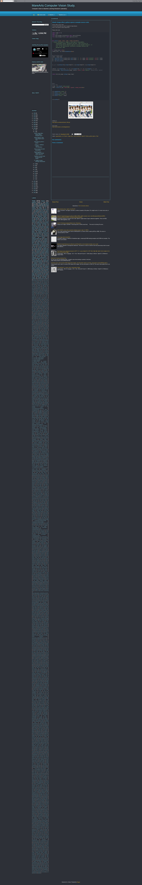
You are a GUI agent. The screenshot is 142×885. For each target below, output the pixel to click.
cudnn (42, 246)
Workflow (45, 462)
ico (40, 621)
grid (46, 309)
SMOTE (46, 440)
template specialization (38, 817)
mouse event (46, 249)
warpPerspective (35, 862)
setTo (33, 789)
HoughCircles (41, 396)
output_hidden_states (35, 715)
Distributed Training (41, 216)
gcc (36, 596)
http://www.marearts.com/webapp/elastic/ (61, 126)
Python (87, 136)
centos (46, 300)
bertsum (38, 482)
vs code (38, 255)
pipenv (33, 730)
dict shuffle (41, 306)
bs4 (32, 487)
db (32, 236)
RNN (43, 434)
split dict (39, 798)
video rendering (41, 856)
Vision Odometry (46, 458)
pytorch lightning (45, 251)
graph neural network (35, 611)
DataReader (45, 372)
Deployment (34, 376)
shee (33, 790)
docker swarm (35, 307)
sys (32, 813)
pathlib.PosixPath (35, 723)
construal (34, 512)
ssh (40, 326)
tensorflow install (44, 820)
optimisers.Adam (41, 708)
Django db (47, 283)
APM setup (38, 338)
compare (39, 301)
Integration (34, 402)
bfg (42, 482)
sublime (33, 807)
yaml (43, 255)
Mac (37, 241)
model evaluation (39, 317)
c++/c (42, 489)
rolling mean (39, 767)
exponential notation (41, 572)
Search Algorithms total (40, 441)
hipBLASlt (39, 310)
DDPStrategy (34, 370)
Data (33, 216)
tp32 (38, 838)
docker (47, 204)
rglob (38, 766)
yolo (43, 331)
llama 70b (33, 661)
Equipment (34, 217)
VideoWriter (38, 293)
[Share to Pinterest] (80, 134)
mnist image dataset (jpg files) (63, 237)
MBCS (41, 411)
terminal (41, 254)
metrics (40, 249)
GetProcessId (34, 392)
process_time (34, 737)
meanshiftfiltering (44, 672)
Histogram (34, 208)
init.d (43, 630)
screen (38, 325)
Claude (33, 364)
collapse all (44, 505)
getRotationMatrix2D (35, 602)
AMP (33, 338)
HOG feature (41, 217)
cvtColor (47, 246)
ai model (45, 294)
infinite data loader (38, 630)
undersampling (37, 846)
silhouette (43, 791)
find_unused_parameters (43, 581)
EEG (40, 379)
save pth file (38, 776)
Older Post (106, 202)
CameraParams (34, 362)
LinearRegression (35, 410)
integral (47, 311)
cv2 (63, 136)
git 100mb (33, 604)
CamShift (44, 361)
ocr (44, 318)
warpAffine (45, 861)
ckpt (48, 501)
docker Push (43, 555)
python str (43, 747)
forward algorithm (43, 588)
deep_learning (44, 544)
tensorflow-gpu (34, 821)
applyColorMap (34, 473)
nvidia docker (45, 696)
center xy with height (39, 494)
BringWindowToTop (39, 348)
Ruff (40, 292)
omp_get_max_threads (42, 699)
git (37, 215)
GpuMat (39, 285)
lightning (40, 314)
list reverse (39, 658)
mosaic (44, 317)
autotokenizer (44, 245)
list (40, 215)
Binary (38, 256)
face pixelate (35, 575)
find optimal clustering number (40, 580)
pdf (43, 250)
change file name (36, 495)
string (47, 212)
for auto (40, 587)
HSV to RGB (41, 394)
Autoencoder (36, 345)
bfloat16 (46, 482)
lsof (43, 315)
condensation (35, 302)
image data (41, 236)
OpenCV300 (46, 260)
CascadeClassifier (43, 362)
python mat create (35, 744)
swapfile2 (41, 809)
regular (40, 324)
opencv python (35, 272)
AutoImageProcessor (45, 342)
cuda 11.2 (45, 524)
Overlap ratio (34, 291)
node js (45, 690)
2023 (35, 118)
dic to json (42, 548)
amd (46, 220)
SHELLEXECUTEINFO (36, 440)
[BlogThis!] (76, 134)
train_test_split (34, 839)
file (38, 308)
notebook (40, 229)
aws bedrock (38, 477)
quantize (37, 751)
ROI (47, 291)
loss (41, 270)
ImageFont (40, 400)
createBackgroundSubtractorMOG (38, 521)
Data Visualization (38, 372)
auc (38, 245)
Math (42, 204)
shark (46, 789)
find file (47, 579)
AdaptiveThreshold (42, 339)
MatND (37, 416)
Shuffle (35, 233)
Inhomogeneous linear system (41, 401)
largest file (45, 651)
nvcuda (39, 696)
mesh (37, 676)
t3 (36, 815)
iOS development (36, 311)
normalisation (34, 691)
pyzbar (34, 750)
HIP (35, 223)
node (40, 690)
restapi (39, 765)
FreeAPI (47, 387)
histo (46, 613)
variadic (46, 851)
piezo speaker (46, 727)
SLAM (42, 440)
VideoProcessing (38, 458)
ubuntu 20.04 (41, 844)
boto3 (37, 299)
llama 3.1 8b (36, 315)
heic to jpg (45, 612)
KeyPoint (40, 403)
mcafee (33, 672)
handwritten (34, 310)
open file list (34, 704)
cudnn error (42, 529)
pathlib (36, 322)
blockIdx (33, 299)
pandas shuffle (44, 719)
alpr (38, 226)
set (41, 325)
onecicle (47, 700)
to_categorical (37, 828)
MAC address (35, 411)
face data (45, 307)
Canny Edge (44, 230)
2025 (35, 115)
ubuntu (45, 206)
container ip (39, 512)
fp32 (33, 309)
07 (35, 169)
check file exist (40, 497)
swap (37, 809)
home (42, 614)
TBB (37, 218)
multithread (37, 684)
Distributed (45, 376)
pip (45, 728)
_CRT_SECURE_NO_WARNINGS (37, 466)
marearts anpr (46, 669)
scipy (33, 778)
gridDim (47, 269)
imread (38, 628)
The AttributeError (36, 450)
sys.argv (36, 813)
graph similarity (43, 611)
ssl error (40, 801)
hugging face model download (42, 619)
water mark (45, 862)
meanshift (39, 316)
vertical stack (39, 854)
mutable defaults (44, 684)
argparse (34, 221)
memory (33, 675)
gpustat (34, 610)
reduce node (45, 754)
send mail (47, 782)
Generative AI (44, 389)
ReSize (36, 292)
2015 (35, 185)
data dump (44, 540)
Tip (45, 208)
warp (36, 331)
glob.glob (41, 606)
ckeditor (44, 501)
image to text (34, 627)
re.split (47, 752)
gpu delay (47, 607)
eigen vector (43, 565)
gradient (38, 610)
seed (36, 781)
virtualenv (34, 278)
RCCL (44, 433)
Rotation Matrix (43, 439)
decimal (42, 543)
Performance (43, 291)
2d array (41, 333)
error (43, 267)
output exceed (44, 714)
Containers (42, 368)
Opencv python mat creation (42, 426)
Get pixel (33, 285)
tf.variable (33, 824)
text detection (46, 822)
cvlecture (35, 266)
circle (33, 301)
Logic (37, 219)
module (43, 680)
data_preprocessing (42, 541)
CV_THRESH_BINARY (36, 361)
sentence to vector (39, 784)
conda (48, 301)
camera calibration (36, 300)
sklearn (45, 229)
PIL (48, 211)
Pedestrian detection (36, 225)
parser (35, 722)
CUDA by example (41, 355)
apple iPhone (44, 472)
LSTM (44, 286)
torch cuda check (42, 831)
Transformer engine (37, 454)
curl (48, 265)
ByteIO (33, 349)
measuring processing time (37, 673)
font (46, 308)
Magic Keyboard (39, 415)
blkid (44, 485)
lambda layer (42, 650)
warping (40, 862)
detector (38, 548)
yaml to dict (43, 278)
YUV (36, 294)
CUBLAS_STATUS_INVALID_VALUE (38, 354)
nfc (44, 688)
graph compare (44, 610)
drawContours (35, 248)
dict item (47, 548)
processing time (40, 274)
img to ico (47, 627)
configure (33, 511)
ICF (46, 396)
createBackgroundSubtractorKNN (40, 520)
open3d (38, 704)
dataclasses (34, 542)
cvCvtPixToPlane (44, 536)
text (41, 822)
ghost (46, 603)
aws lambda (43, 478)
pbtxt (40, 723)
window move (42, 867)
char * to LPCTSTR (44, 495)
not (38, 318)
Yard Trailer (45, 463)
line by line (35, 657)
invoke (46, 637)
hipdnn (43, 613)
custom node (37, 303)
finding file (34, 582)
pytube (38, 275)
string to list (45, 805)
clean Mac (43, 502)
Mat (46, 217)
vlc (42, 330)
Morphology (39, 288)
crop (32, 303)
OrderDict (33, 427)
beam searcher (40, 481)
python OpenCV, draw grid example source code (39, 138)
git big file (38, 604)
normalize (34, 318)
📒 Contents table (41, 14)
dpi (43, 559)
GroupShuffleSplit (38, 393)
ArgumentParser (41, 279)
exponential (34, 572)
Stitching (33, 220)
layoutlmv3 (35, 653)
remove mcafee (41, 761)
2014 (35, 186)
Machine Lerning (42, 231)
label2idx (34, 649)
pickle (44, 272)
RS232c (47, 434)
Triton (37, 455)
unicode (47, 846)
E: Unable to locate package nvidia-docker (39, 161)
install (46, 630)
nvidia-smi (33, 697)
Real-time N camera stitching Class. (59, 258)
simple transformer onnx (43, 792)
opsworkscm (35, 708)
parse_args (47, 721)
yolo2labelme (34, 871)
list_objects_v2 (44, 660)
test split (38, 822)
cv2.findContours (44, 533)
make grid (39, 667)
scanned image (38, 777)
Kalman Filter (35, 403)
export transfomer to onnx (40, 573)
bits (36, 485)
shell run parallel (44, 790)
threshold (38, 230)
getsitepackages (41, 603)
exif (40, 571)
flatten (42, 582)
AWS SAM (45, 338)
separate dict (34, 785)
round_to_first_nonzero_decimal (40, 768)
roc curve (33, 325)
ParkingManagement (35, 431)
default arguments (35, 306)
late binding (42, 652)
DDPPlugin (45, 369)
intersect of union (35, 635)
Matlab (40, 208)
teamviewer (47, 816)
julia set (46, 642)
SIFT (33, 242)
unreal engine (42, 847)
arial (43, 474)
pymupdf (33, 237)
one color (42, 700)
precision (41, 735)
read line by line (36, 753)
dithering (44, 551)
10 (35, 163)
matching (34, 229)
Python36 (45, 432)
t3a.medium (40, 815)
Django (39, 240)
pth (42, 737)
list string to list (44, 658)
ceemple (45, 493)
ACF (48, 334)
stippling (37, 804)
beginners (33, 482)
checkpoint (34, 501)
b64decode (34, 480)
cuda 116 (33, 525)
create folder (45, 302)
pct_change (45, 723)
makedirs (47, 315)
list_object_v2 (38, 660)
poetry (43, 731)
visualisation (34, 859)
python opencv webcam (40, 746)
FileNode (47, 385)
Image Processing (43, 223)
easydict (44, 563)
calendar (39, 490)
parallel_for (34, 720)
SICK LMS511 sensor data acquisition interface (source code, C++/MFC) (72, 230)
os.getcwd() (45, 712)
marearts (40, 669)
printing (45, 736)
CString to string (44, 353)
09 (35, 165)
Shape (42, 443)
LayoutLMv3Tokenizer (35, 409)
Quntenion (38, 433)
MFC (40, 206)
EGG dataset (34, 380)
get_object (44, 602)
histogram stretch (46, 310)
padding (40, 716)
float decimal (46, 582)
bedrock (46, 481)
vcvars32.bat (38, 853)
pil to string (35, 728)
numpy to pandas (43, 695)
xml (38, 278)
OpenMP (33, 426)
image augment (46, 622)
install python (40, 633)
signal (39, 791)
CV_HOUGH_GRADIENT (36, 360)
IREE (39, 259)
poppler (33, 735)
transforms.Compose (35, 840)
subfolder (45, 806)
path (41, 272)
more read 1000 (39, 681)
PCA (38, 291)
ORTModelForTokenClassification (37, 424)
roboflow (47, 766)
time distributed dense (39, 825)
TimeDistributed (44, 451)
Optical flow (41, 219)
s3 (45, 207)
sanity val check (41, 774)
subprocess (39, 807)
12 (35, 129)
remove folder (42, 760)
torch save (43, 832)
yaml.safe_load (38, 870)
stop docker (42, 804)
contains (33, 513)
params (42, 721)
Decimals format (42, 373)
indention (41, 629)
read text (45, 753)
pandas (33, 209)
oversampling (34, 716)
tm (32, 828)
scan (33, 777)
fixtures (38, 582)
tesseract (33, 822)
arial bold (47, 474)
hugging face (46, 248)
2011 (35, 192)
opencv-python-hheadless (40, 707)
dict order (45, 549)
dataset (40, 266)
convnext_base (44, 513)
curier (46, 529)
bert (40, 264)
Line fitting (44, 409)
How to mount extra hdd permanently (39, 149)
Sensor (35, 212)
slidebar (37, 796)
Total (97, 136)
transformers (34, 239)
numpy (40, 207)
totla (34, 838)
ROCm (45, 241)
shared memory (41, 789)
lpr (46, 228)
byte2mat (38, 489)
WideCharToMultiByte (35, 462)
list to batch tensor (35, 659)
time (46, 254)
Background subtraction (42, 209)
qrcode (33, 751)
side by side (34, 791)
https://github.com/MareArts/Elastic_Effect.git (61, 122)
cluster (47, 503)
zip (48, 278)
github (36, 269)
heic (41, 612)
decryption (38, 544)
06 (35, 171)
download (42, 558)
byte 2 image (34, 488)
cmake (34, 504)
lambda (37, 210)
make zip (45, 667)
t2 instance (41, 814)
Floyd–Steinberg (38, 387)
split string (33, 799)
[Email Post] (72, 134)
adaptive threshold (38, 262)
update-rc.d (44, 848)
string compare (44, 326)
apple (37, 472)
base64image (34, 264)
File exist (45, 258)
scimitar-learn (45, 777)
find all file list (42, 579)
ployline (33, 731)
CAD (46, 349)
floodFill (39, 583)
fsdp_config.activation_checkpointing (42, 590)
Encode (38, 284)
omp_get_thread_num (36, 700)
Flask (33, 387)
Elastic (65, 136)
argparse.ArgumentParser (36, 474)
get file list (36, 599)
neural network (40, 688)
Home (81, 202)
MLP (33, 412)
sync (39, 812)
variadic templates (35, 852)
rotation (44, 767)
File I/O (45, 384)
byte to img (40, 488)
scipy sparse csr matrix (42, 778)
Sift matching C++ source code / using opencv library (68, 267)
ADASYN (45, 337)
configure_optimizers (40, 511)
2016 (35, 183)
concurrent (45, 510)
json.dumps (41, 642)
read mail (41, 753)
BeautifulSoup (44, 346)
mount (34, 682)
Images (33, 401)
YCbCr (40, 463)
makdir (38, 665)
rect (32, 276)
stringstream (41, 806)
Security (47, 441)
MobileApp (34, 417)
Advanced (38, 340)
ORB (45, 423)
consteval (34, 246)
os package (39, 712)
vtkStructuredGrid (46, 860)
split (42, 238)
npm (46, 692)
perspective (34, 323)
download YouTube (42, 247)
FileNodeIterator (36, 386)
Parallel (34, 261)
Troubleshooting (42, 455)
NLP (33, 218)
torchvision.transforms (38, 837)
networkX (34, 688)
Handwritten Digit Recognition (39, 395)
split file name (44, 798)
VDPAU (46, 456)
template (43, 252)
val (33, 851)
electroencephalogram (36, 566)
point (46, 731)
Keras (33, 241)
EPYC (39, 380)
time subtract (46, 825)
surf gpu (33, 809)
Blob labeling (40, 347)
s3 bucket (47, 221)
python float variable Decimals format (42, 742)
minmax (47, 316)
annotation (44, 471)
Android (38, 341)
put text (46, 737)
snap (41, 796)
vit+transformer (42, 859)
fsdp (36, 236)
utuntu (39, 330)
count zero (43, 518)
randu (35, 752)
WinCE (42, 462)
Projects (41, 241)
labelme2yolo (40, 649)
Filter (46, 386)
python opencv (92, 136)
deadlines (37, 543)
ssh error (37, 800)
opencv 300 (39, 705)
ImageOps (45, 400)
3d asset (45, 333)
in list (46, 628)
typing (36, 844)
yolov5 (39, 871)
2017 (35, 181)
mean (38, 672)
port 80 (37, 735)
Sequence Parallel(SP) (38, 442)
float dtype (35, 583)
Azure (46, 279)
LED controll (39, 286)
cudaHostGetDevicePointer (36, 528)
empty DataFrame (44, 567)
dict (34, 247)
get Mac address (43, 597)
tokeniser (45, 829)
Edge (43, 380)
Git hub (46, 392)
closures (37, 503)
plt (36, 731)
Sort (48, 261)
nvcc (48, 270)
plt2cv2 (39, 731)
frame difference (36, 589)
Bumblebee (46, 348)
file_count (47, 578)
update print (34, 330)
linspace (47, 657)
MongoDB (33, 288)
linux (42, 210)
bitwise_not (45, 264)
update (33, 848)
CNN (33, 353)
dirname (46, 550)
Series (46, 442)
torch (33, 219)
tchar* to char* (40, 816)
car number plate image (37, 493)
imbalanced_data (41, 627)
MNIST (36, 412)
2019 (35, 126)
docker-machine (44, 557)
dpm (46, 559)
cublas (41, 524)
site (46, 793)
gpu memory (41, 269)
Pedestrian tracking (45, 232)
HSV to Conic (45, 393)
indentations (37, 629)
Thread (33, 293)
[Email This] (75, 134)
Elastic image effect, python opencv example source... (38, 134)
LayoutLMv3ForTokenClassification (38, 408)
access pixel (34, 469)
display (40, 551)
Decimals (33, 373)
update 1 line (38, 848)
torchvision (35, 836)
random (43, 237)
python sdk (38, 747)
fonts (38, 586)
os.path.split (45, 713)
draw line (41, 307)
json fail (38, 641)
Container (37, 368)
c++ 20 (40, 235)
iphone (44, 638)
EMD (34, 284)
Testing (41, 449)
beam (46, 480)
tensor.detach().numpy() (36, 820)
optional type (34, 711)
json (43, 228)
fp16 (48, 588)
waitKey (35, 861)
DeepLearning (34, 283)
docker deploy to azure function (41, 556)
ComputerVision (45, 222)
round (48, 767)
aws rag (36, 479)
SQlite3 (33, 441)
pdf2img (40, 322)
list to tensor (42, 659)
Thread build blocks (44, 450)
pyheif (38, 738)
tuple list (34, 843)
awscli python (45, 479)
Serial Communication (42, 242)
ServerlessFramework (35, 443)
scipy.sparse (44, 276)
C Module (40, 280)
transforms (44, 839)
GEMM (33, 259)
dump (43, 560)
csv (38, 246)
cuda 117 (38, 525)
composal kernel (39, 509)
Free (43, 387)
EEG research (44, 379)
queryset (41, 751)
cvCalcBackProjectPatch (36, 535)
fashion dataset (46, 575)
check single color (46, 498)
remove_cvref (38, 762)
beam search (34, 481)
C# (42, 349)
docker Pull (37, 555)
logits (33, 664)
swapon (46, 809)
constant (47, 511)
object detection (37, 271)
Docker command (35, 377)
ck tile (40, 501)
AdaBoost (38, 222)
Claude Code (39, 364)
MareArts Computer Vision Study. (53, 5)
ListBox (40, 410)
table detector (34, 816)
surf (34, 222)
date (46, 542)
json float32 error (44, 641)
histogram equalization (36, 614)
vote (46, 859)
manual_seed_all (43, 668)
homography (35, 270)
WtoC (33, 463)
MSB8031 (40, 412)
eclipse (38, 564)
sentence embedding (37, 783)
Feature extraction (35, 384)
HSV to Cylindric (34, 394)
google (46, 606)
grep (43, 309)
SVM (45, 225)
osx (36, 714)
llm (36, 249)
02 (35, 177)
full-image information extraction (41, 594)
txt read (44, 843)
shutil (33, 326)
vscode (46, 330)
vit (37, 859)
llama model (39, 661)
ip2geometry (34, 638)
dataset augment (41, 542)
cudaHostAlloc (44, 527)
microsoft (45, 676)
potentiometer (39, 323)
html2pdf (33, 618)
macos (34, 665)
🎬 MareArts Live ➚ (62, 14)
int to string (43, 311)
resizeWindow (34, 765)
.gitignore (40, 332)
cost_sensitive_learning (36, 518)
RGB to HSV (39, 434)
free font (41, 589)
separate (45, 784)
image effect (70, 136)
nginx (48, 688)
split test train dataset (40, 799)
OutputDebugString (42, 427)
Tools (40, 233)
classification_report (36, 502)
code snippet (38, 505)
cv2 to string (37, 533)
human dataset (42, 620)
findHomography (35, 581)
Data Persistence (38, 371)
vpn (32, 860)
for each (44, 587)
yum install (43, 871)
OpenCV (83, 136)
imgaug (34, 628)
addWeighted (44, 469)
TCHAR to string (35, 447)
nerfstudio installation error (44, 687)
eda (41, 564)
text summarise (40, 823)
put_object (34, 738)
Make (44, 415)
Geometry (45, 213)
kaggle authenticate (45, 644)
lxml (40, 664)
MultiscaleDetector (42, 419)
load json (44, 661)
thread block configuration (41, 824)
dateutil (33, 543)
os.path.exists (39, 713)
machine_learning (46, 664)
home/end (47, 614)
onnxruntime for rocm (40, 703)
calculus (34, 490)
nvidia (41, 318)
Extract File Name (41, 381)
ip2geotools (40, 638)
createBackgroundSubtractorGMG (43, 519)
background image (40, 480)
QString (33, 433)
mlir (44, 270)
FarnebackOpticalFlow (36, 258)
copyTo (40, 302)
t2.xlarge (33, 815)
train (46, 838)
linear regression (41, 657)
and (38, 295)
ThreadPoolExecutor (35, 451)
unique (34, 847)
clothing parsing (42, 503)
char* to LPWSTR (35, 496)
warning (39, 861)
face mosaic (47, 574)
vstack (33, 331)
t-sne (37, 814)
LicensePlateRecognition (37, 260)
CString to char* (37, 353)
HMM (43, 285)
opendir (47, 707)
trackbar (39, 277)
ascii (46, 295)
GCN (34, 388)
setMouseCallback (35, 238)
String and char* (45, 292)
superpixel (39, 808)
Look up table (46, 410)
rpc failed (47, 769)
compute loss (38, 510)
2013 (35, 188)
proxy (39, 737)
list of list (34, 658)
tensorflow (45, 215)
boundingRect (42, 299)
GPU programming (44, 284)
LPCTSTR (45, 403)
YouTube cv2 (34, 464)
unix (37, 847)
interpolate (45, 634)
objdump (38, 697)
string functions (36, 252)
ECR (36, 379)
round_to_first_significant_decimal (38, 769)
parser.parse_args (43, 722)
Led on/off (34, 287)
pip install (40, 729)
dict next (41, 549)
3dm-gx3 (34, 279)
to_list (43, 828)
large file (38, 651)
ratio (38, 752)
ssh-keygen (43, 800)
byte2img (33, 489)
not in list (39, 691)
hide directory (34, 613)
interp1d (40, 634)
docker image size (35, 557)
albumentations (42, 470)
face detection (34, 308)
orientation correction (42, 711)
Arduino (33, 207)
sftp (36, 789)
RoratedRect (34, 439)
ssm (43, 801)
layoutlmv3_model (41, 653)
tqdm (42, 838)
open (46, 703)
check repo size (38, 498)
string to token (34, 806)
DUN (39, 370)
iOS (34, 249)
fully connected (34, 595)
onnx (46, 236)
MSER (39, 287)
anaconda (33, 295)
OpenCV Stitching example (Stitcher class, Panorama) (69, 223)
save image (39, 775)
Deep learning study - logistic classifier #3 (66, 209)
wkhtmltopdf (45, 869)
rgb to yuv (33, 766)
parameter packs (40, 720)
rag (45, 751)
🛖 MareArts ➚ (51, 14)
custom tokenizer (42, 532)
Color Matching (42, 365)
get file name (42, 599)
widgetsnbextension (35, 867)
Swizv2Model (40, 446)
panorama (38, 250)
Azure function (44, 345)
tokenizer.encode (35, 830)
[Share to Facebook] (79, 134)
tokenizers (41, 830)
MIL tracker (45, 411)
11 (35, 131)
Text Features (46, 449)
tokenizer (34, 255)
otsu (40, 714)
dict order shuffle (35, 550)
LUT (46, 286)
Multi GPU (43, 418)
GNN (37, 388)
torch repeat (37, 832)
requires (43, 324)
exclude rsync (34, 571)
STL (46, 219)
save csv (33, 775)
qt (42, 275)
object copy (43, 697)
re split (44, 752)
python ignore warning (37, 743)
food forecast (43, 586)
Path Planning (44, 431)
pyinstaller (42, 738)
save (46, 774)
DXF (46, 370)
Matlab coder (44, 287)
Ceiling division (44, 363)
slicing (34, 796)
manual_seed (34, 668)
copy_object (34, 517)
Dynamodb (45, 240)
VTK (35, 245)
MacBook (33, 415)
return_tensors (44, 765)
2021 (35, 122)
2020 (35, 124)
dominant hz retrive (35, 558)
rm (40, 766)
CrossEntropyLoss (43, 257)
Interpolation (46, 402)
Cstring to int (38, 369)
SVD (44, 261)
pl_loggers (45, 730)
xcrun (33, 870)
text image (35, 823)
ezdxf (40, 574)
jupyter (41, 218)
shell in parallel (37, 790)
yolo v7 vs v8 (44, 870)
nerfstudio (36, 687)
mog (35, 681)
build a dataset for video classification (41, 487)
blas (40, 485)
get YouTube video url (42, 598)
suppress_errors (44, 808)
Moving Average (44, 288)
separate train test (43, 785)
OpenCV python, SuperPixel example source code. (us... (39, 153)
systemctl (40, 813)
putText (47, 323)
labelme (36, 314)
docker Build (35, 552)
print (44, 323)
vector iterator (44, 853)
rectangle (38, 276)
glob (40, 248)
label (33, 314)
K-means (45, 259)
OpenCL (45, 425)
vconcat (33, 853)
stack (46, 801)
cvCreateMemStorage (35, 536)
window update (44, 868)
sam (48, 773)
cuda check (34, 526)
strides (40, 805)
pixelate (37, 730)
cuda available (44, 525)
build (38, 221)
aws (35, 203)
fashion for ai (44, 268)
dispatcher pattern (35, 551)
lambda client (46, 649)
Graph (33, 393)
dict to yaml (41, 550)
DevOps (39, 376)
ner (32, 687)
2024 (35, 116)
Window (43, 293)
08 (35, 167)
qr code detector (44, 750)
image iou (38, 626)
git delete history (46, 605)
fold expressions (44, 583)
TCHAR (46, 446)
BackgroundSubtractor (36, 346)
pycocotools (35, 324)
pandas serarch (38, 719)
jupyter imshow (42, 643)
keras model (42, 645)
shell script (45, 325)
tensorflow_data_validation (42, 821)
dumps (46, 560)
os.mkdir (33, 713)
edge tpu (45, 564)
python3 (38, 251)
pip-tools (45, 729)
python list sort (44, 743)
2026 (35, 113)
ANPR (36, 211)
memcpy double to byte (42, 674)
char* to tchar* (42, 496)
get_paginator (34, 603)
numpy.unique (34, 696)
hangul (37, 612)
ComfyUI (45, 239)
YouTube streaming (43, 465)
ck (37, 501)
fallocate (40, 575)
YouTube (34, 226)
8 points (39, 334)
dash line (39, 540)
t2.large (46, 814)
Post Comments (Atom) (84, 205)
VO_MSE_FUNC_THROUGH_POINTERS (39, 457)
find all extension (36, 579)
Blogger (78, 882)
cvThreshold (34, 540)
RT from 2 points (42, 435)
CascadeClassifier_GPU (36, 363)
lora (35, 664)
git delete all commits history (37, 605)
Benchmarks (34, 347)
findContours (41, 227)
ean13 (40, 563)
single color (42, 793)
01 (35, 178)
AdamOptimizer (34, 339)
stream (36, 805)
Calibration (34, 257)
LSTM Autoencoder (35, 404)
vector (40, 239)
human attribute (35, 620)
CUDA (39, 203)
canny (42, 300)
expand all (45, 571)
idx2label (44, 621)
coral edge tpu (44, 517)
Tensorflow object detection (42, 448)
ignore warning (39, 622)
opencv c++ (45, 705)
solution (33, 277)
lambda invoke (35, 650)
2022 (35, 120)
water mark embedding (36, 863)
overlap (45, 715)
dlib (48, 551)
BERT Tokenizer (34, 280)
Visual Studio (41, 212)
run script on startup (40, 770)
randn (46, 275)
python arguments (44, 739)
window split (38, 868)
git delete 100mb (44, 604)
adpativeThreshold (35, 470)
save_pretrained (44, 776)
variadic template (44, 852)
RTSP (33, 292)
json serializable (34, 642)
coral (39, 517)
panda (33, 719)
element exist (44, 566)
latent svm (47, 652)
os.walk (33, 714)
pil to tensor (41, 728)
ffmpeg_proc (35, 578)
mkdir (34, 317)
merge (43, 316)
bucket (47, 299)
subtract (45, 807)
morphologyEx (46, 681)
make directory (42, 665)
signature (36, 326)
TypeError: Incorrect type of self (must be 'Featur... (39, 157)
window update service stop (37, 869)
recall (40, 754)
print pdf (39, 736)
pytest (38, 739)
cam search (45, 490)
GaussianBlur (36, 389)
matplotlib (34, 316)
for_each (36, 588)
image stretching (44, 626)
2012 (35, 190)
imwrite (42, 628)
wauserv (43, 863)
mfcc (41, 676)
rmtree (43, 766)
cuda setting (43, 526)
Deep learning (46, 203)
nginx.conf (35, 689)
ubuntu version (37, 845)
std (33, 804)
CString (44, 256)
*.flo (37, 332)
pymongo (47, 738)
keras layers (35, 645)
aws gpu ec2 (44, 477)
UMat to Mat (35, 456)
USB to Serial (41, 456)
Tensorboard (34, 448)
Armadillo (43, 341)
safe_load (44, 773)
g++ (39, 309)
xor (38, 331)
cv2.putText (34, 534)
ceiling (33, 494)
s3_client (39, 773)
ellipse (33, 567)
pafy (46, 716)
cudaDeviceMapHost (35, 527)
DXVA (33, 371)
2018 (35, 128)
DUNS (43, 370)
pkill (41, 730)
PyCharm (40, 261)
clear (36, 301)
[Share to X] (78, 134)
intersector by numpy (43, 635)
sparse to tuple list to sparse (37, 797)
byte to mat (45, 488)
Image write (34, 400)
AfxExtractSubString (45, 340)
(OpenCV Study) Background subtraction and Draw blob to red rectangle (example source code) (77, 244)
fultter (40, 595)
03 (35, 175)
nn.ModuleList (40, 689)
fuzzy (44, 595)
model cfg (39, 680)
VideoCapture (35, 235)
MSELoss (45, 412)
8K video (44, 334)
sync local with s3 (44, 812)
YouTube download (43, 464)
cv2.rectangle (43, 534)
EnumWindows (34, 381)
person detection (39, 727)
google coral (41, 607)
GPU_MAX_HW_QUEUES (44, 388)
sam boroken (35, 774)
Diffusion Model (41, 283)
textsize (46, 823)
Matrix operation (44, 416)
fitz (32, 269)
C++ (42, 202)
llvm (40, 315)
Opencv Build (42, 211)
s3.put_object (34, 773)
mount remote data (40, 682)
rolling (34, 767)
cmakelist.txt (39, 504)
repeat (43, 762)
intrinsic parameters (37, 636)
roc (46, 324)
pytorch (35, 206)
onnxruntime (44, 271)
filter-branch (43, 308)
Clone (46, 364)
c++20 (45, 489)
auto (34, 477)
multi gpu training (39, 683)
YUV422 (40, 294)
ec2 (42, 221)
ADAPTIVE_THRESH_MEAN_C (37, 337)
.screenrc (45, 332)
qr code (38, 750)
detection (33, 548)
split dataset (34, 798)
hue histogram (41, 618)
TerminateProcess (35, 449)
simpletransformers (35, 793)
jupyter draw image (35, 643)
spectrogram (45, 797)
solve (46, 796)
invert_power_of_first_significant (37, 637)
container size (45, 512)
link (32, 315)
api (42, 295)
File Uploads (37, 385)
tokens (46, 830)
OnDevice (40, 425)
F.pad (47, 381)
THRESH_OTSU (44, 447)
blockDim (34, 265)
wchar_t (47, 863)
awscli (40, 479)
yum (34, 332)
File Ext (41, 384)
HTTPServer (47, 394)
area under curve (43, 473)
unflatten (42, 846)
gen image (41, 596)
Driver (33, 379)
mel (44, 673)
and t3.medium (38, 471)
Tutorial (45, 233)
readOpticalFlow (34, 754)
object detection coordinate (40, 698)
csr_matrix (43, 265)
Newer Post (55, 202)
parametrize (37, 721)
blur (38, 265)
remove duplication (41, 759)
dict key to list (35, 549)
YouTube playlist (35, 465)
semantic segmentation (40, 782)
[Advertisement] (80, 188)
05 (35, 173)
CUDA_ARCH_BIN (42, 356)
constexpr (45, 235)
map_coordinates (77, 136)
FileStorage (42, 386)
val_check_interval (39, 851)
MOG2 (33, 231)
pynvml (34, 739)
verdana (33, 854)
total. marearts (46, 837)
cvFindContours (44, 303)
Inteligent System (40, 402)
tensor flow (36, 213)
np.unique (40, 692)
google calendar (35, 607)
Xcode (37, 463)
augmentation (58, 136)
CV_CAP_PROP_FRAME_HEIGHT (38, 357)
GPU (35, 204)
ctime (34, 524)
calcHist (42, 226)
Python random (39, 432)
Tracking (40, 220)
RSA (34, 435)
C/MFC (47, 202)
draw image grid (37, 560)
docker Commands (42, 552)
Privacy (33, 432)
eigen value (34, 565)
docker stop (47, 306)
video (44, 854)
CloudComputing (35, 365)
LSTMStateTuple (44, 404)
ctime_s (37, 524)
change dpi (47, 494)
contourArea (38, 513)
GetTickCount (40, 392)
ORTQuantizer (34, 425)
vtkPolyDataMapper (38, 860)
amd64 (33, 471)
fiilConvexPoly (41, 578)
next (48, 317)
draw (33, 560)
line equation (45, 314)
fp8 (36, 309)
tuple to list (39, 843)
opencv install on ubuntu (36, 706)
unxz (46, 847)
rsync (34, 770)
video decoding (42, 855)
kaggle (39, 644)
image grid (34, 626)
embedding (38, 567)
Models (38, 417)
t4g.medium (46, 815)
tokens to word (34, 831)
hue (37, 618)
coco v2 (44, 504)
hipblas (39, 613)
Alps (34, 341)
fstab (34, 594)
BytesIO (38, 349)
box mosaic (39, 486)
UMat (48, 455)
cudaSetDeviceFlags (35, 529)
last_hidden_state (35, 652)
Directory (34, 240)
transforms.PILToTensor (45, 840)
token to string (39, 829)
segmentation (41, 781)
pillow (46, 218)
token (46, 238)
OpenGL (33, 215)
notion (44, 691)
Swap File (34, 446)
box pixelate (45, 486)
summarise (34, 808)
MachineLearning (35, 232)
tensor (33, 230)
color (48, 505)
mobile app (34, 680)
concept (43, 301)
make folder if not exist (39, 666)
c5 (48, 489)
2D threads (36, 333)
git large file (35, 606)
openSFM (43, 704)
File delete (42, 385)
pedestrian (45, 322)
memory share (39, 675)
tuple (46, 277)
